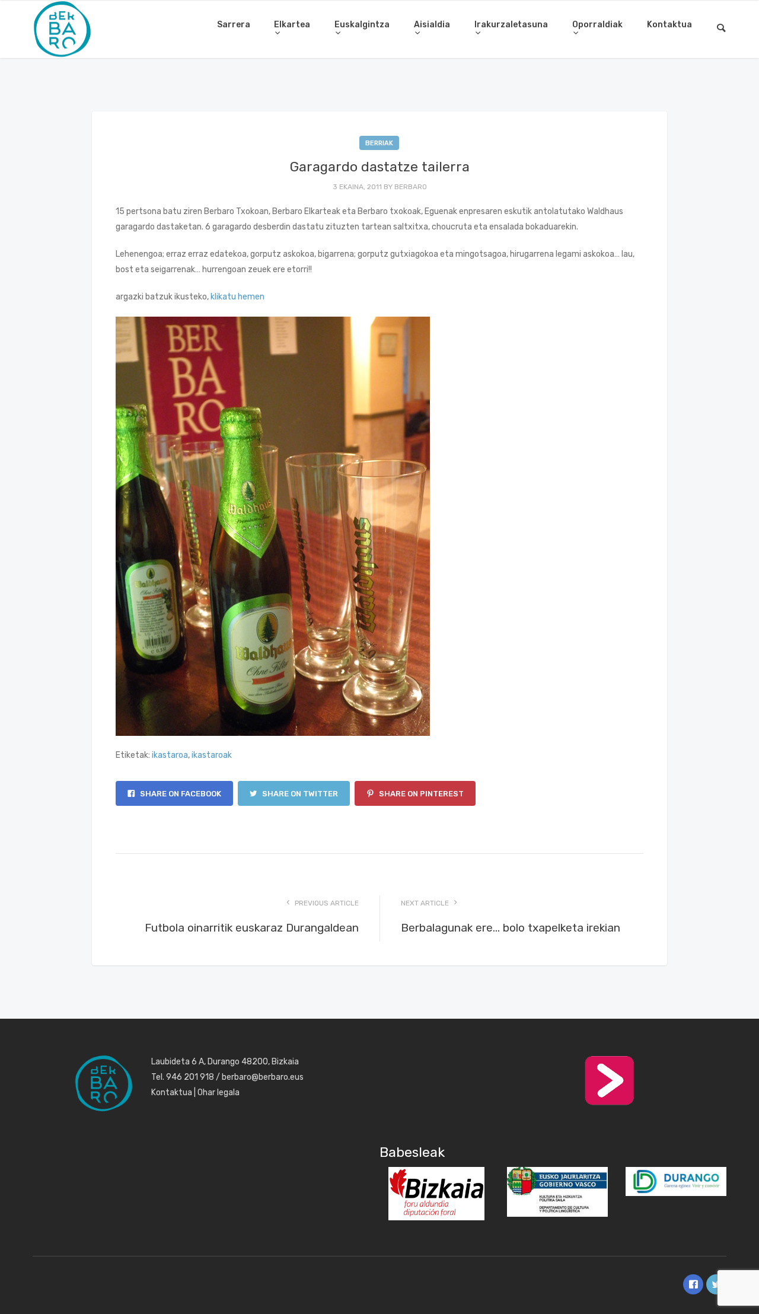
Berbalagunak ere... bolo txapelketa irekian (510, 928)
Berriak (379, 143)
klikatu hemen (237, 297)
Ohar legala (218, 1092)
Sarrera (233, 25)
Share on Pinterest (420, 793)
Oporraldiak (597, 25)
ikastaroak (212, 755)
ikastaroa (170, 755)
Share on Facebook (179, 793)
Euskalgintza (362, 25)
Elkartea (292, 25)
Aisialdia (432, 25)
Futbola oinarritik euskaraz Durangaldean (252, 928)
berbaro (410, 187)
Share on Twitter (299, 793)
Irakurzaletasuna (511, 25)
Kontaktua (669, 25)
